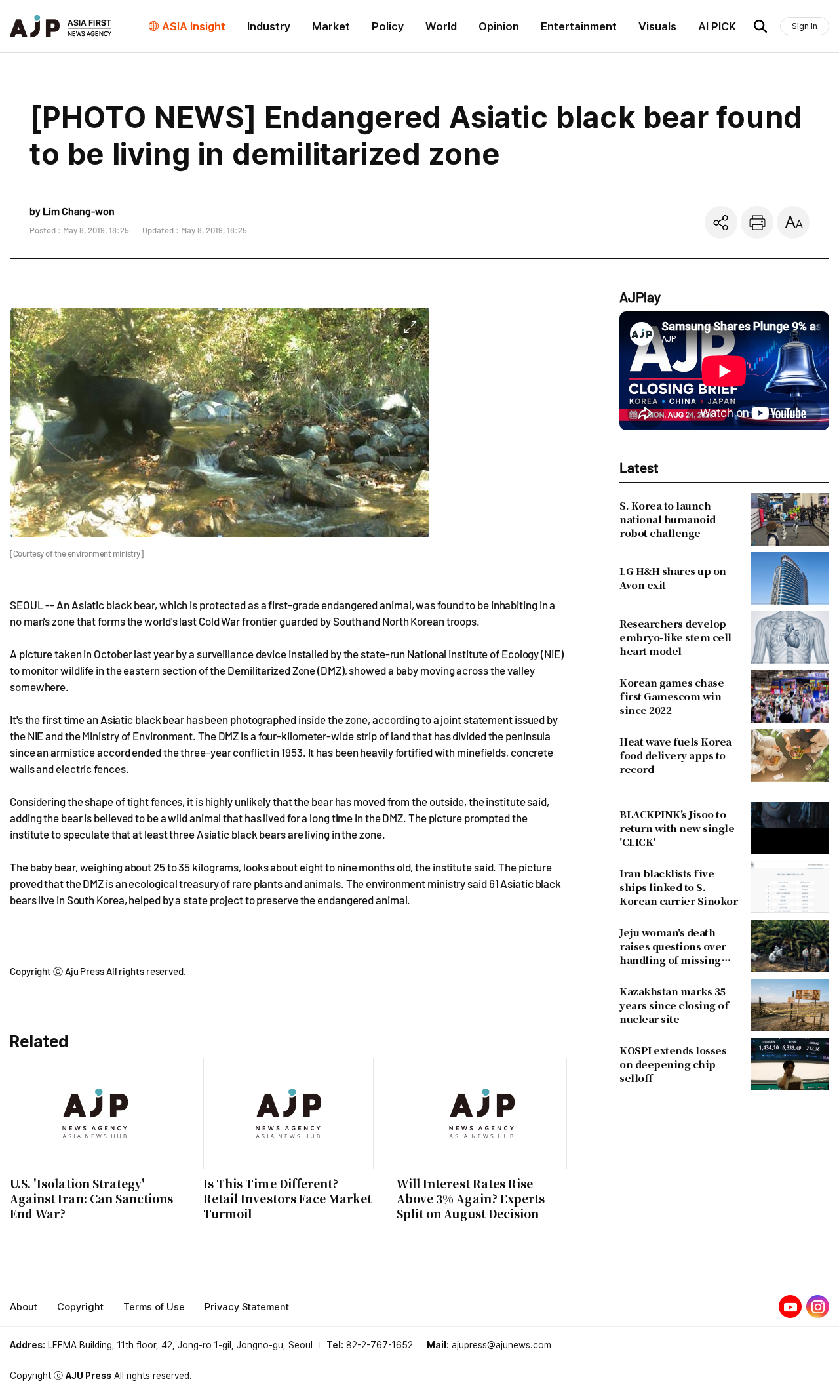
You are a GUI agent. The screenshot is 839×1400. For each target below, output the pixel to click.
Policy (388, 26)
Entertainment (579, 26)
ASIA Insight (193, 26)
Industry (268, 26)
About (23, 1307)
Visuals (657, 26)
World (441, 26)
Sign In (804, 26)
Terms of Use (154, 1307)
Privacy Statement (247, 1307)
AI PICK (717, 26)
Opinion (498, 26)
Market (331, 26)
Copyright (80, 1307)
